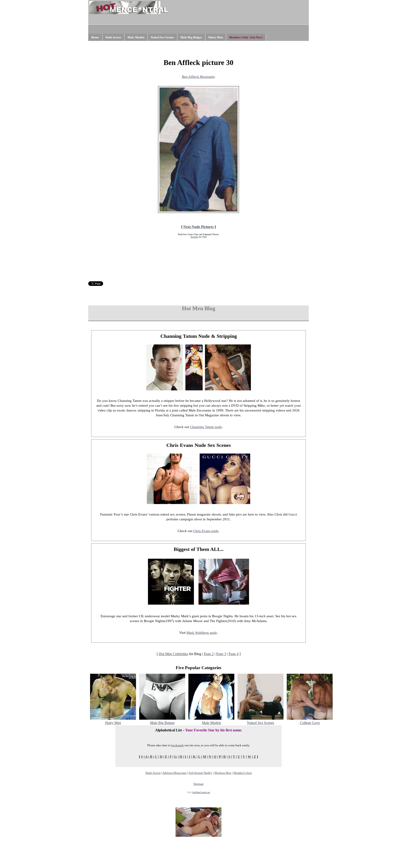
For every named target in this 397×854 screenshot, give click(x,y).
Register (194, 237)
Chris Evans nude (205, 531)
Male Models (136, 37)
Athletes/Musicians (174, 773)
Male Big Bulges (191, 37)
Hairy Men (215, 37)
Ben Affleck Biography (198, 77)
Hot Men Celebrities (173, 654)
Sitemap (198, 784)
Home (95, 37)
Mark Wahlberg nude (202, 632)
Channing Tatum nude (206, 427)
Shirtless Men (222, 773)
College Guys (310, 723)
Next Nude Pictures (198, 227)
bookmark (177, 745)
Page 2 (209, 654)
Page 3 (221, 654)
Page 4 (233, 654)
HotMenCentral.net (201, 792)
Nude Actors (113, 37)
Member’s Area (242, 773)
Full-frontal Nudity (200, 773)
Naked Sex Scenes (162, 37)
